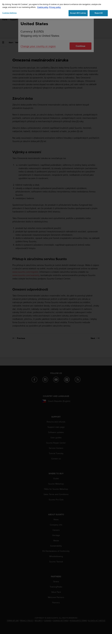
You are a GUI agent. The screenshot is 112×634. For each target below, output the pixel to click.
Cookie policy (42, 7)
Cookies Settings (9, 13)
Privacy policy (55, 7)
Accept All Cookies (78, 13)
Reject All (99, 13)
